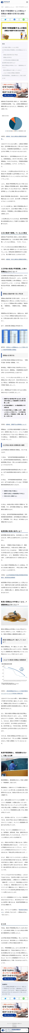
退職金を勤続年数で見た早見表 (10, 54)
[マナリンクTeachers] (5, 2)
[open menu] (27, 2)
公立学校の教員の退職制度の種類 (11, 60)
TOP (2, 7)
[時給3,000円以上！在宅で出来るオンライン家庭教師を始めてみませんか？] (14, 1010)
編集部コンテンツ (9, 7)
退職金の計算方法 (7, 57)
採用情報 (14, 1026)
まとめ (3, 78)
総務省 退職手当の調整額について (16, 424)
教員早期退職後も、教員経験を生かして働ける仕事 (14, 75)
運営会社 (14, 1025)
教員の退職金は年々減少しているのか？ (12, 70)
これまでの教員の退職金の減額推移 (11, 72)
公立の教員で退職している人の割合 (10, 47)
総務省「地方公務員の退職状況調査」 (17, 259)
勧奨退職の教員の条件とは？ (9, 62)
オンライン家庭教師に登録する (14, 1023)
